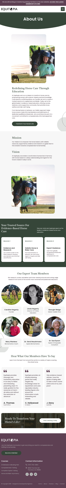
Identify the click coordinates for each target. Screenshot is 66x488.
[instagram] (31, 474)
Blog (57, 484)
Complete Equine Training (9, 471)
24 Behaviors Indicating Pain (10, 465)
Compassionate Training (9, 468)
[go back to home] (9, 440)
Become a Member (11, 453)
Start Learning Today (50, 420)
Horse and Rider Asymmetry (10, 473)
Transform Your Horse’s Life (25, 124)
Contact (62, 484)
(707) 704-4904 (33, 465)
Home (40, 484)
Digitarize (29, 484)
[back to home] (9, 9)
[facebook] (27, 474)
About (45, 484)
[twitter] (35, 474)
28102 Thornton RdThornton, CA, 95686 (34, 469)
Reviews (51, 484)
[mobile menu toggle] (63, 9)
